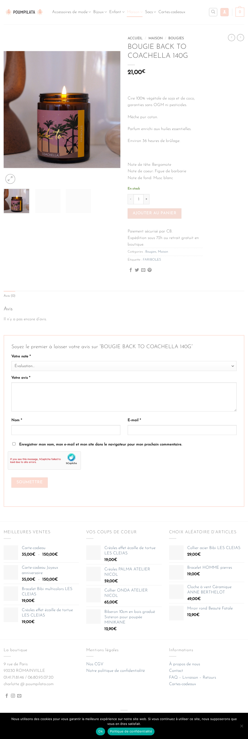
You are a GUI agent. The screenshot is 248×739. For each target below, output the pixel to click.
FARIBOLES (152, 259)
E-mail (134, 420)
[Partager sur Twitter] (137, 270)
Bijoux (98, 12)
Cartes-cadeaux (171, 12)
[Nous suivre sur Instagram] (13, 696)
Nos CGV (94, 664)
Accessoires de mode (70, 12)
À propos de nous (184, 664)
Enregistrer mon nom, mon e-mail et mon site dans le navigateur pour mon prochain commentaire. (100, 444)
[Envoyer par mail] (143, 270)
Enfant (115, 12)
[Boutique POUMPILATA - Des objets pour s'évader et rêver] (24, 12)
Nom (16, 420)
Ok (100, 731)
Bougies (176, 38)
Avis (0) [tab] (9, 295)
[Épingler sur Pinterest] (149, 270)
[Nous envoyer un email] (19, 696)
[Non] (241, 727)
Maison (133, 12)
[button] (224, 12)
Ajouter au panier (154, 213)
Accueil (135, 38)
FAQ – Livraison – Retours (192, 677)
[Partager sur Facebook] (131, 270)
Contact (176, 671)
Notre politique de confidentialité (115, 671)
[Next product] (231, 37)
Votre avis (20, 378)
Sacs (149, 12)
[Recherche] (213, 12)
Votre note (21, 356)
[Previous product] (240, 37)
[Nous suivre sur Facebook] (7, 696)
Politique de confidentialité (131, 731)
